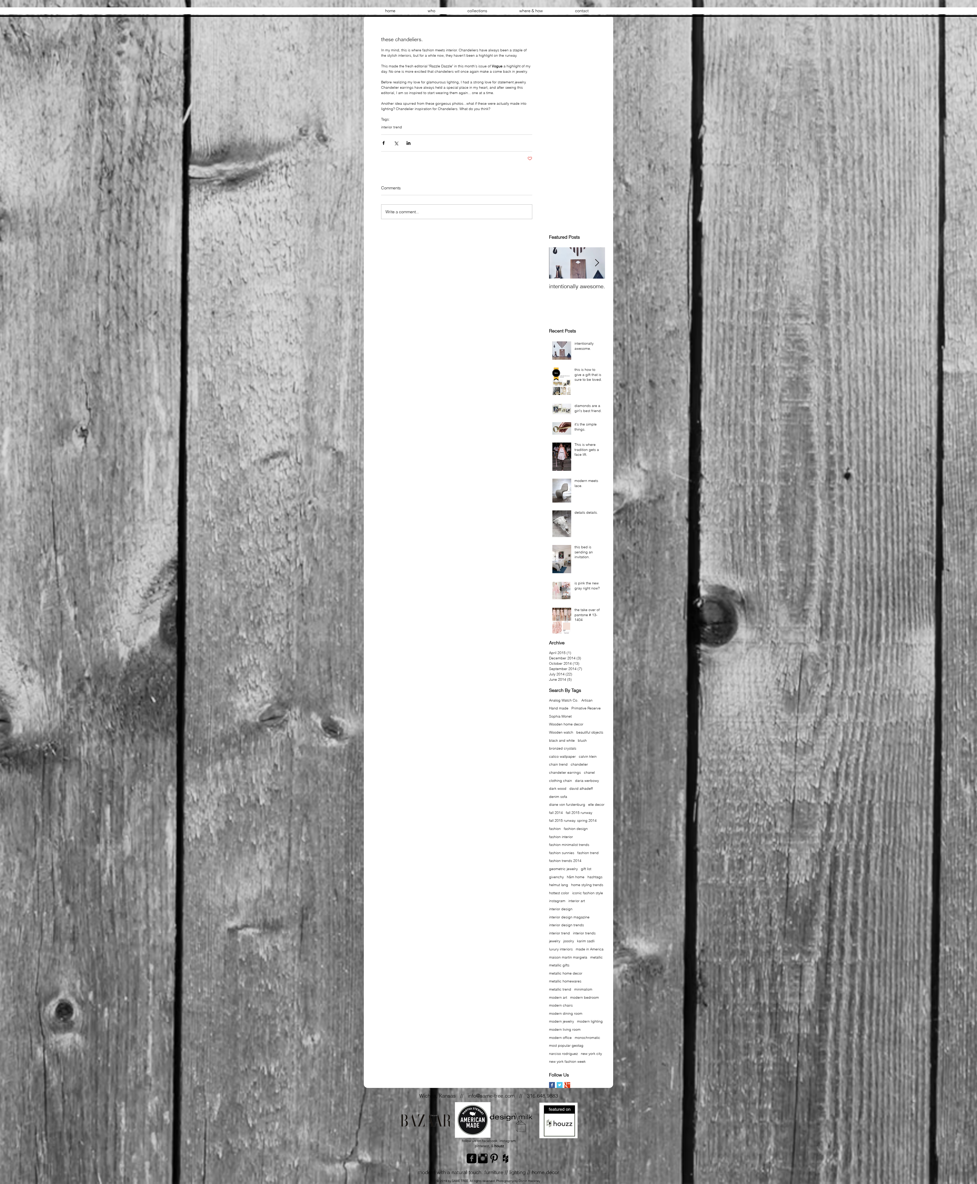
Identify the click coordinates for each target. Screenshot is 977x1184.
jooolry (568, 941)
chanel (589, 772)
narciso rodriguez (563, 1053)
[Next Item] (597, 263)
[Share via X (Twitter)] (396, 143)
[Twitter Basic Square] (560, 1085)
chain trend (558, 764)
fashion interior (561, 836)
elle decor (596, 804)
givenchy (556, 877)
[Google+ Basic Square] (567, 1085)
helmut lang (558, 885)
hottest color (559, 893)
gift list (586, 869)
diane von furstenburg (567, 804)
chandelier (579, 764)
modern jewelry (561, 1021)
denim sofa (558, 796)
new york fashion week (567, 1061)
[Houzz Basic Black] (505, 1158)
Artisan (587, 700)
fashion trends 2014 (565, 860)
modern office (560, 1037)
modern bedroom (584, 997)
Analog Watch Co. (563, 700)
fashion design (576, 828)
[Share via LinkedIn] (408, 143)
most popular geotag (566, 1045)
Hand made (558, 708)
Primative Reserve (586, 708)
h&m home (575, 877)
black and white (562, 740)
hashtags (594, 877)
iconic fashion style (587, 893)
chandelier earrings (565, 772)
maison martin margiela (568, 957)
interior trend (391, 127)
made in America (590, 949)
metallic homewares (565, 981)
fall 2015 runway (579, 812)
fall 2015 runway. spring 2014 (573, 820)
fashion (555, 828)
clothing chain (560, 780)
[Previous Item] (557, 263)
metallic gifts (559, 965)
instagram (557, 901)
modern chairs (561, 1005)
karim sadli (586, 941)
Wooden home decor (566, 724)
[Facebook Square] (472, 1158)
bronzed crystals (562, 748)
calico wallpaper (562, 756)
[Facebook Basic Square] (552, 1085)
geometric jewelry (563, 869)
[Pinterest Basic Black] (494, 1158)
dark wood (557, 788)
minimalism (583, 989)
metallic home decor (565, 973)
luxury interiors (561, 949)
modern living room (565, 1029)
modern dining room (565, 1013)
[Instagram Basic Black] (483, 1158)
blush (582, 740)
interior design (560, 909)
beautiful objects (589, 732)
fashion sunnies (561, 853)
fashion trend (588, 853)
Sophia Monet (560, 716)
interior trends (584, 933)
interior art (576, 901)
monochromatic (587, 1037)
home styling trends (587, 885)
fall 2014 (556, 812)
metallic (596, 957)
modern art (558, 997)
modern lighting (590, 1021)
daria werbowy (587, 780)
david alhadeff (581, 788)
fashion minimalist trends (569, 844)
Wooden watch (561, 732)
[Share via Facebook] (383, 143)
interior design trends (566, 925)
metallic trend (560, 989)
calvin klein (588, 756)
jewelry (554, 941)
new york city (591, 1053)
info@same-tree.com (491, 1095)
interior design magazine (569, 917)
